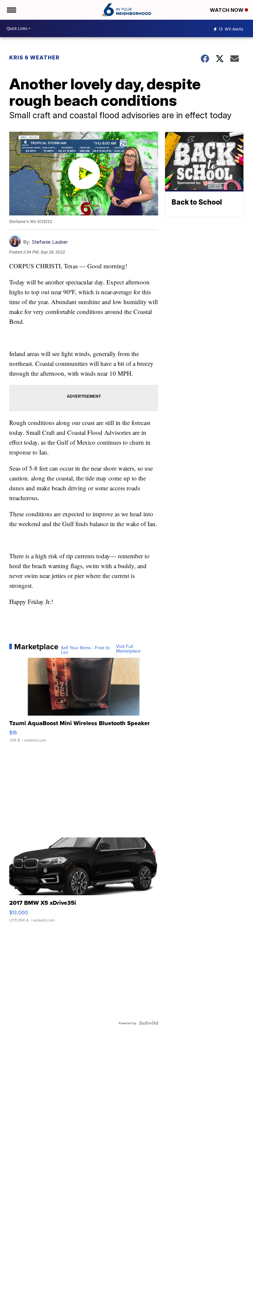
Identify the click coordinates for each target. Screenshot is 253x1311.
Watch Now (227, 10)
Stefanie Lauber (50, 242)
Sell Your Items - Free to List (85, 650)
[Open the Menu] (11, 10)
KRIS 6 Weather (34, 57)
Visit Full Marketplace (128, 648)
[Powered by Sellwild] (148, 1023)
